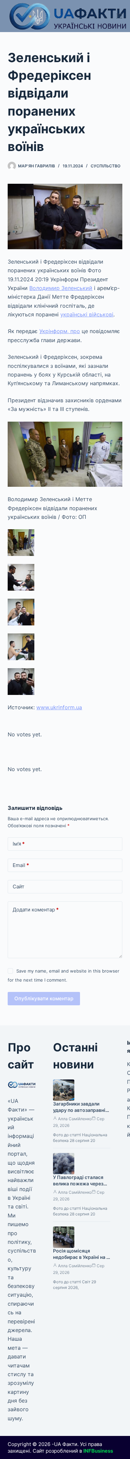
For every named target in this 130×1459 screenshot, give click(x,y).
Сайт (18, 886)
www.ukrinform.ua (59, 707)
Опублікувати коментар (43, 998)
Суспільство (105, 165)
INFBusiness (98, 1451)
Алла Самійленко (75, 1118)
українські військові (86, 314)
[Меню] (119, 16)
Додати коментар (36, 909)
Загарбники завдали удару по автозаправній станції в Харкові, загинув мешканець (80, 1113)
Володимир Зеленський (60, 288)
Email (21, 865)
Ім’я (19, 844)
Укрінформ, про (59, 331)
